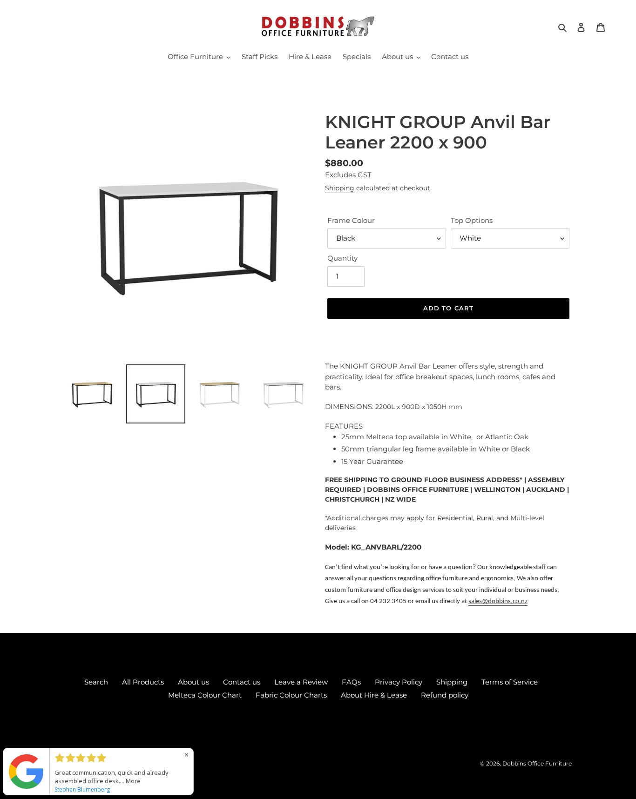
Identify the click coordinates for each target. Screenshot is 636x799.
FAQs (351, 682)
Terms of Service (509, 682)
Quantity (342, 258)
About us (193, 682)
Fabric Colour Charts (291, 695)
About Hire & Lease (374, 695)
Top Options (472, 220)
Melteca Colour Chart (205, 695)
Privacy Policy (398, 682)
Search (96, 682)
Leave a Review (301, 682)
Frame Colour (351, 220)
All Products (143, 682)
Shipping (339, 188)
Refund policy (444, 695)
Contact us (241, 682)
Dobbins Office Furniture (537, 763)
